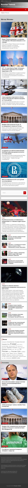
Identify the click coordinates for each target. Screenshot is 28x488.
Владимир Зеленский (20, 342)
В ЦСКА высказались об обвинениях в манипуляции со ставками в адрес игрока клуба (13, 221)
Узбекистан (15, 353)
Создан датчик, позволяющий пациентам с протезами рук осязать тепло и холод (16, 324)
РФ (20, 349)
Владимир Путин (6, 344)
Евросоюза (4, 347)
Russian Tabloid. (8, 4)
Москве (10, 349)
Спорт (3, 218)
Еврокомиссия (20, 346)
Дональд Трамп (12, 346)
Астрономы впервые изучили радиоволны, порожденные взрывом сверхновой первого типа (16, 332)
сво (2, 358)
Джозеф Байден (5, 346)
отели (10, 356)
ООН (18, 349)
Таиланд (3, 353)
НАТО (13, 349)
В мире (13, 344)
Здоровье (9, 347)
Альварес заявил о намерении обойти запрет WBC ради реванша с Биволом (16, 254)
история (4, 356)
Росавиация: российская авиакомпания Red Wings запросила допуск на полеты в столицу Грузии (13, 152)
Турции (7, 353)
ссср (4, 358)
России (5, 351)
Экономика (4, 36)
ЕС (16, 346)
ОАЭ (16, 349)
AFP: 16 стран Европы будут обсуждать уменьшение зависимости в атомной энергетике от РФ (13, 69)
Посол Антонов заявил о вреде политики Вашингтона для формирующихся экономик (13, 383)
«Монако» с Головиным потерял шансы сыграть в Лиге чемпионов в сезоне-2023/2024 (17, 246)
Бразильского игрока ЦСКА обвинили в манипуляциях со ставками (16, 262)
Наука (9, 303)
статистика (8, 358)
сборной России (22, 356)
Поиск (24, 192)
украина (14, 358)
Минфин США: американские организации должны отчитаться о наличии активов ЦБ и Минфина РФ (14, 428)
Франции (9, 355)
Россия (14, 351)
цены (18, 358)
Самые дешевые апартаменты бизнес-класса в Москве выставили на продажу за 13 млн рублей (13, 98)
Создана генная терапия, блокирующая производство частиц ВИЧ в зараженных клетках (16, 307)
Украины (4, 355)
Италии (19, 347)
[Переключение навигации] (2, 9)
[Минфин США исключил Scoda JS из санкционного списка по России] (14, 115)
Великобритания (10, 341)
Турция (11, 353)
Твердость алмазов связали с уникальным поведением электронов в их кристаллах (14, 287)
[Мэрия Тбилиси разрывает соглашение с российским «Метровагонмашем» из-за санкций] (14, 29)
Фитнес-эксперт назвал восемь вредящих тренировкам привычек (17, 238)
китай (7, 356)
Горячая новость (19, 344)
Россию (9, 351)
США (19, 351)
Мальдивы (22, 347)
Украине (20, 353)
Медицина (5, 349)
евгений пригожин (19, 355)
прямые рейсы (15, 356)
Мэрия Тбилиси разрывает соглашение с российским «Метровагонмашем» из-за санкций (13, 41)
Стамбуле (23, 351)
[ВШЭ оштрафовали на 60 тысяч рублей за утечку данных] (14, 170)
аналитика (13, 355)
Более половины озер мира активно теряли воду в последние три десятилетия (16, 316)
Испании (14, 347)
